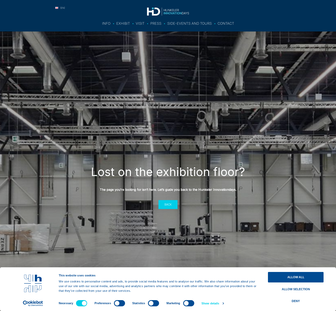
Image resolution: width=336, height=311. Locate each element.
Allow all (295, 277)
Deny (296, 301)
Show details (210, 303)
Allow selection (296, 289)
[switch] (119, 303)
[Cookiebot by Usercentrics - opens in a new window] (33, 303)
